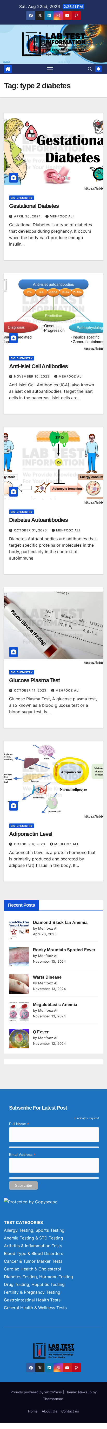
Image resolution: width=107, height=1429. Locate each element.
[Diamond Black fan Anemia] (19, 929)
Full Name (19, 1123)
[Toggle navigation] (50, 69)
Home (33, 1411)
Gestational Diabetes (34, 206)
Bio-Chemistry (21, 197)
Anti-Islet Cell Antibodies (38, 366)
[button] (90, 69)
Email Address (22, 1154)
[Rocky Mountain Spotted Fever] (19, 956)
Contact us (70, 1411)
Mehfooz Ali (62, 216)
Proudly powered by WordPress (37, 1392)
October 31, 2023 (31, 530)
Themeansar (53, 1399)
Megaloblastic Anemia (55, 1004)
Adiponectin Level (30, 834)
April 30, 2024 (28, 216)
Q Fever (41, 1032)
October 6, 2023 (30, 844)
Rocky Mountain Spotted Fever (64, 950)
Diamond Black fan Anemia (60, 922)
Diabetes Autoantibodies (38, 520)
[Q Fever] (19, 1038)
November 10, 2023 (32, 376)
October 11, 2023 (31, 690)
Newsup (85, 1392)
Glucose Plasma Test (34, 680)
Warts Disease (47, 977)
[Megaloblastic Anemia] (19, 1011)
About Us (49, 1411)
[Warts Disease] (19, 984)
